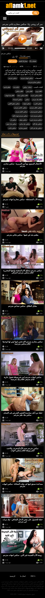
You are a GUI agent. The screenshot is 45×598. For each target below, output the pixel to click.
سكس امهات (26, 104)
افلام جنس (29, 91)
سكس (27, 99)
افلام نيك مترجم (37, 99)
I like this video (13, 57)
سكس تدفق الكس (13, 104)
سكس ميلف (23, 120)
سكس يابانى (12, 128)
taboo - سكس (27, 87)
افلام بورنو (39, 91)
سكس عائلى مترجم (36, 108)
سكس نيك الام (37, 124)
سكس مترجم (6, 53)
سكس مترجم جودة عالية (20, 116)
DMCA (33, 576)
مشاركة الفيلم (23, 61)
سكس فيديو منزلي (36, 112)
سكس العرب (38, 104)
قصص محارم (23, 128)
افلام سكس (19, 91)
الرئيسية (12, 576)
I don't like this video (16, 57)
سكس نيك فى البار (36, 128)
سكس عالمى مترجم (20, 108)
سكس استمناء (17, 99)
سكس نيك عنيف (11, 124)
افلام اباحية (7, 87)
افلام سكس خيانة (22, 95)
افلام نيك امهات (9, 95)
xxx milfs (16, 87)
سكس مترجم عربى (36, 120)
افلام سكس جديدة (36, 95)
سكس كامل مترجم (21, 112)
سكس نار (13, 120)
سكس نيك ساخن (24, 124)
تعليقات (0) (33, 61)
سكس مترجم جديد (36, 116)
